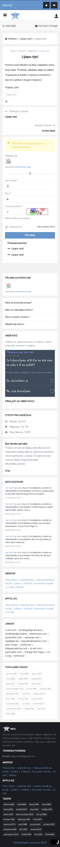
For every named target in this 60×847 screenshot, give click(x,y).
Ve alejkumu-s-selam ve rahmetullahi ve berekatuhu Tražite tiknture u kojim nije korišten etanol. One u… (29, 507)
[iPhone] (46, 5)
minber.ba (25, 644)
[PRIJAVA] (56, 15)
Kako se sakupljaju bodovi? (19, 309)
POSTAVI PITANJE (48, 25)
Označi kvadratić (14, 206)
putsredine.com (13, 652)
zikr (41, 708)
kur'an (32, 688)
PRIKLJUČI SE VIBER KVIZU (19, 401)
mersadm (9, 487)
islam (36, 683)
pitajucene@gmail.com (18, 756)
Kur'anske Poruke (43, 583)
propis (23, 698)
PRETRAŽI (10, 25)
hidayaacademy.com (16, 648)
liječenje (12, 693)
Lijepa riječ (44, 51)
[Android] (54, 5)
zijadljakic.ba (12, 641)
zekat (29, 708)
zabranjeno (13, 708)
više (7, 470)
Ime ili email (11, 180)
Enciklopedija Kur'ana (30, 630)
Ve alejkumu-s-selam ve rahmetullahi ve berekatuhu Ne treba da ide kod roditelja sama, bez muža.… (28, 555)
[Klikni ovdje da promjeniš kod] (37, 211)
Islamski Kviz (27, 579)
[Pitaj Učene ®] (16, 15)
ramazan (12, 703)
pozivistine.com (13, 637)
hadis (23, 678)
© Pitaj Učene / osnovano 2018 (30, 842)
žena (10, 713)
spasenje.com (32, 637)
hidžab (23, 683)
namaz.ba (19, 655)
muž (26, 693)
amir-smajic (11, 644)
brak (24, 673)
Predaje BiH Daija (34, 652)
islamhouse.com (38, 633)
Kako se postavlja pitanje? (18, 302)
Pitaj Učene (11, 579)
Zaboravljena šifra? (46, 226)
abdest (11, 673)
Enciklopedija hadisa (16, 633)
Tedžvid (28, 583)
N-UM (10, 587)
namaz (39, 693)
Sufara (17, 583)
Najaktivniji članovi (14, 324)
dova (10, 678)
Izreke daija (48, 130)
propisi (37, 698)
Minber (20, 587)
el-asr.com (35, 648)
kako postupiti (14, 688)
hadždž (36, 678)
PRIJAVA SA (11, 155)
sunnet (38, 703)
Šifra (8, 193)
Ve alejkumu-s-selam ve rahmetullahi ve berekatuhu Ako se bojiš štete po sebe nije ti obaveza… (28, 539)
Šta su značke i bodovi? (17, 317)
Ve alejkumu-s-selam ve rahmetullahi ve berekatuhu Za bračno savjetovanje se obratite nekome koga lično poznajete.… (29, 490)
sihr (26, 703)
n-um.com (10, 630)
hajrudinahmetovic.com (34, 641)
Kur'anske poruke (16, 443)
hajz (10, 683)
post (10, 698)
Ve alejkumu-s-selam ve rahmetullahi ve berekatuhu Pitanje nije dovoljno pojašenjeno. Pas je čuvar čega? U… (28, 523)
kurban (45, 688)
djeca (36, 673)
